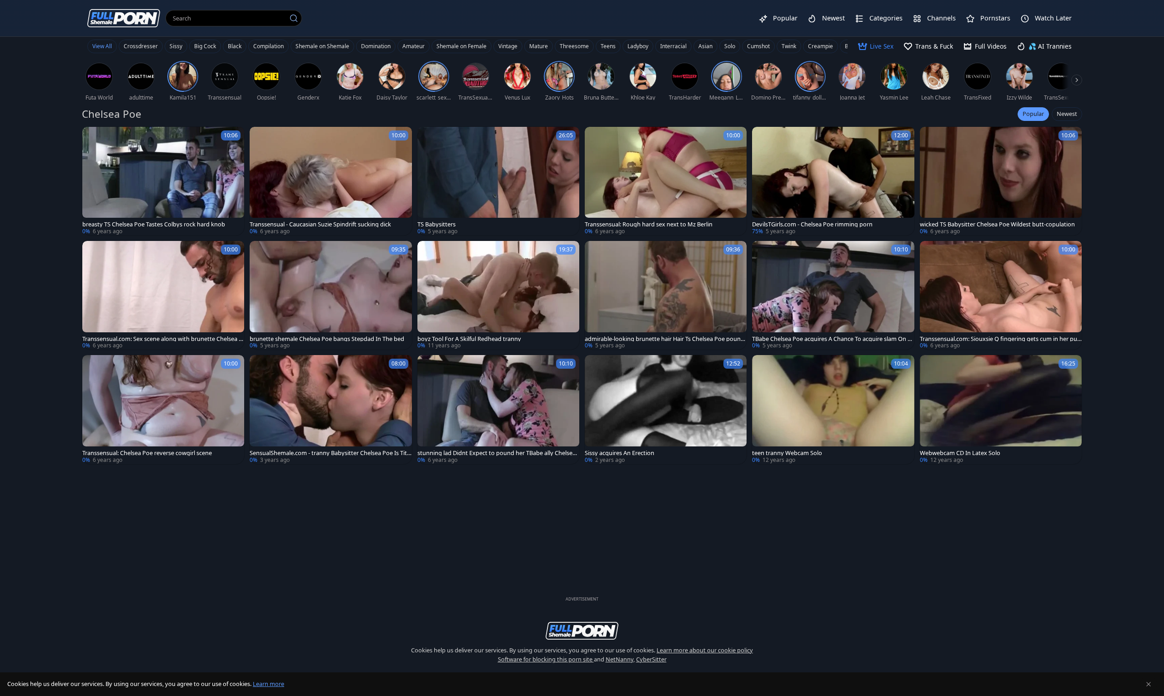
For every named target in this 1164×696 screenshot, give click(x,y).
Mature (538, 46)
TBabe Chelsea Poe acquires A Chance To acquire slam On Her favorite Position (832, 339)
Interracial (673, 46)
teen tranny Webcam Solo (787, 453)
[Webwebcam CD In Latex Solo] (1001, 409)
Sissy (176, 46)
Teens (608, 46)
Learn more (268, 684)
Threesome (574, 46)
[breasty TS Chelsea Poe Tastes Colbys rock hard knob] (163, 181)
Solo (729, 46)
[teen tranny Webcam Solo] (833, 409)
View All (102, 46)
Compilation (268, 46)
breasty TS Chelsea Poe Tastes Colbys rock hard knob (153, 224)
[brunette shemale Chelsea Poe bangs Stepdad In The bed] (330, 295)
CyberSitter (651, 659)
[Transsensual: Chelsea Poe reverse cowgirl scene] (163, 409)
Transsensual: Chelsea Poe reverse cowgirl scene (147, 453)
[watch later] (93, 137)
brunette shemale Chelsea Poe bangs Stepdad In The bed (327, 339)
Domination (376, 46)
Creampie (820, 46)
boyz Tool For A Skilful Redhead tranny (469, 339)
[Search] (293, 18)
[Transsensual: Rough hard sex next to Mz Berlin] (666, 181)
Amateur (413, 46)
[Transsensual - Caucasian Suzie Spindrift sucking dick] (330, 181)
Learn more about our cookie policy (705, 650)
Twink (789, 46)
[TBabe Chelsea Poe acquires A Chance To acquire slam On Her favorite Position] (833, 295)
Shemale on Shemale (322, 46)
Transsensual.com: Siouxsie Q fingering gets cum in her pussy (1000, 339)
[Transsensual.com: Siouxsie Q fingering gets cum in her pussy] (1001, 295)
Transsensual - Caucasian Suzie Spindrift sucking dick (320, 224)
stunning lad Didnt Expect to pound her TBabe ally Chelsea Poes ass (496, 453)
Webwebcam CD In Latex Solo (960, 453)
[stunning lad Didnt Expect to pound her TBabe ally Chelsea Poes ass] (498, 409)
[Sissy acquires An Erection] (666, 409)
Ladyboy (637, 46)
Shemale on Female (461, 46)
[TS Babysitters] (498, 181)
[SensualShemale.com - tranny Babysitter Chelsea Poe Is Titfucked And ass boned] (330, 409)
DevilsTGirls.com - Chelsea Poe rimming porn (812, 224)
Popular (1033, 114)
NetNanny (619, 659)
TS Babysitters (436, 224)
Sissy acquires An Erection (619, 453)
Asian (705, 46)
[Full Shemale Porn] (123, 18)
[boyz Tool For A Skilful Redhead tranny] (498, 295)
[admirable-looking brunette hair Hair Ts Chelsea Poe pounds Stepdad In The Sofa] (666, 295)
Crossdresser (141, 46)
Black (234, 46)
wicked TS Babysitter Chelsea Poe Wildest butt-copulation (997, 224)
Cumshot (758, 46)
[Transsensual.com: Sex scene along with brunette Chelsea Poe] (163, 295)
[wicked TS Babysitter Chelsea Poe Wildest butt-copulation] (1001, 181)
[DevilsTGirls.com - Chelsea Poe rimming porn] (833, 181)
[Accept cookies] (1148, 684)
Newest (1067, 114)
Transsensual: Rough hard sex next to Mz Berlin (648, 224)
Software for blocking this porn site (546, 659)
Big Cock (205, 46)
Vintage (507, 46)
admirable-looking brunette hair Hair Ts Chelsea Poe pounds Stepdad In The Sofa (664, 339)
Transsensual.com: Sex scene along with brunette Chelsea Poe (162, 339)
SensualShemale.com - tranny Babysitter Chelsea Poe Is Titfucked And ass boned (329, 453)
